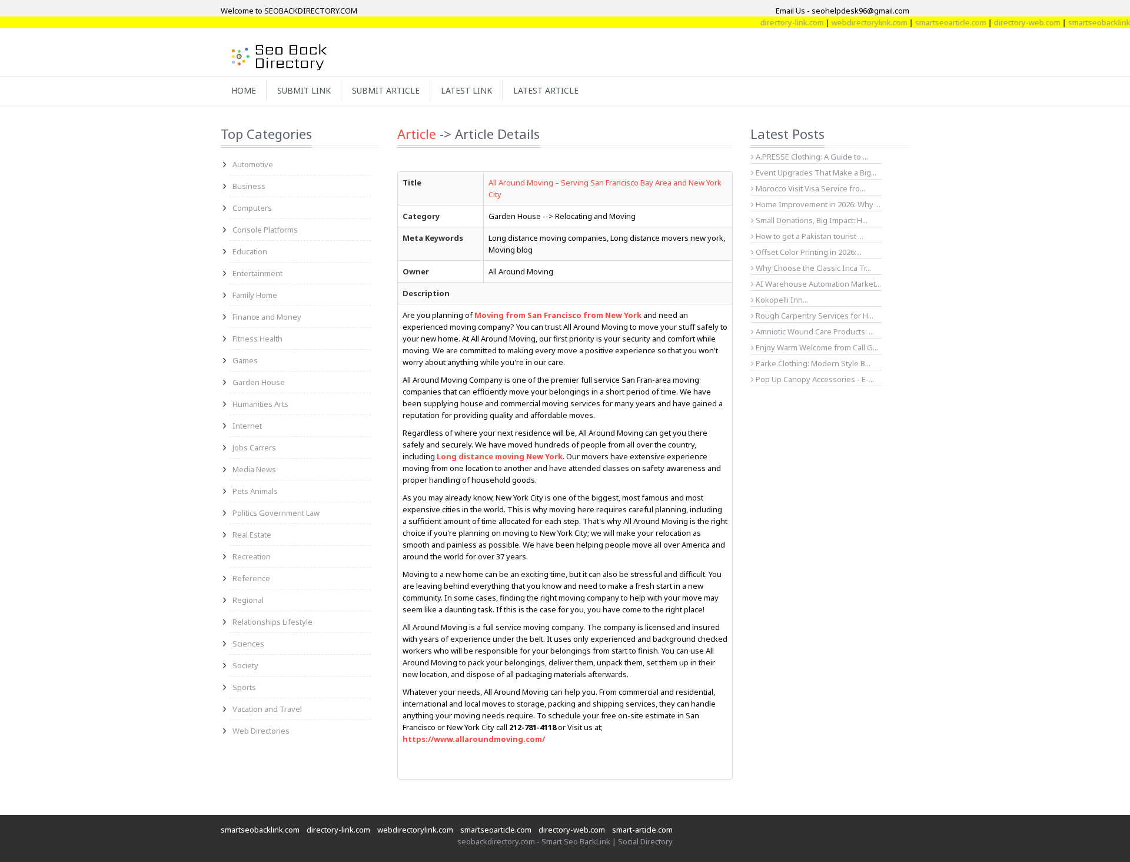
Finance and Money (266, 316)
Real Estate (251, 534)
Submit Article (386, 90)
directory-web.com (1012, 22)
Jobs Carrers (254, 447)
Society (245, 665)
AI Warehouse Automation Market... (817, 284)
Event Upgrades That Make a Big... (815, 172)
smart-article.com (642, 829)
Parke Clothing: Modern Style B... (812, 363)
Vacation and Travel (267, 709)
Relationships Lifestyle (272, 621)
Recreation (251, 556)
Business (248, 186)
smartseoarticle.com (935, 22)
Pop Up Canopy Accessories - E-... (814, 379)
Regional (248, 600)
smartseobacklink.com (260, 829)
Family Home (254, 295)
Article (416, 133)
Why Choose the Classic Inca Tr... (812, 268)
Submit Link (304, 90)
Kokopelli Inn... (781, 299)
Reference (251, 578)
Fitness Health (257, 338)
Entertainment (257, 273)
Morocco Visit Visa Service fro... (809, 188)
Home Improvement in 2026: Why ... (817, 204)
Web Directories (261, 730)
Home (243, 90)
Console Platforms (265, 229)
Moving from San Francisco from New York (558, 315)
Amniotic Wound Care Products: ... (814, 331)
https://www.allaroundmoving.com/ (474, 739)
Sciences (248, 643)
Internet (247, 425)
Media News (254, 469)
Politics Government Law (276, 513)
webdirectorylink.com (854, 22)
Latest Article (546, 90)
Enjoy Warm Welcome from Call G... (816, 347)
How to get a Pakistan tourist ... (808, 236)
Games (245, 360)
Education (249, 251)
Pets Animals (255, 491)
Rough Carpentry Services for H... (813, 315)
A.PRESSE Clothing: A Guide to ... (811, 156)
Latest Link (466, 90)
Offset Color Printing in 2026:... (808, 252)
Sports (244, 687)
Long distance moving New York (500, 456)
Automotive (252, 164)
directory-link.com (777, 22)
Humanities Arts (260, 404)
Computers (252, 208)
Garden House (258, 382)
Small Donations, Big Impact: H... (811, 220)
